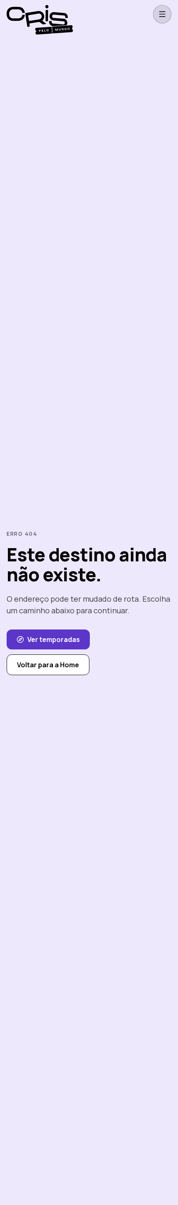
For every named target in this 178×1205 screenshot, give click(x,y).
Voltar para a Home (48, 664)
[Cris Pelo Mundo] (40, 14)
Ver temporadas (53, 639)
